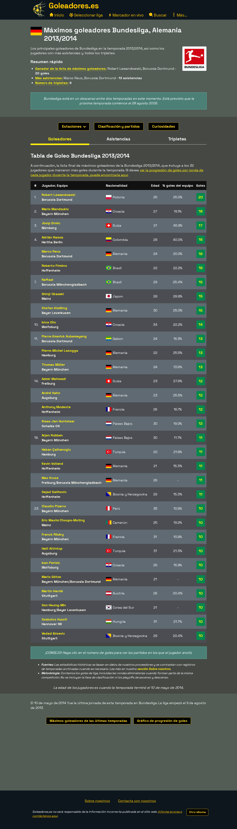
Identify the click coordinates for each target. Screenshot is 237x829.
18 (201, 211)
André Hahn (51, 393)
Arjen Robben (52, 435)
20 (200, 197)
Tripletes (177, 139)
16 (201, 239)
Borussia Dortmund (57, 199)
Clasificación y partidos (119, 126)
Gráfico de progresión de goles (162, 721)
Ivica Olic (49, 322)
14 (200, 324)
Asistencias (118, 139)
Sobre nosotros (97, 801)
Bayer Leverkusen (56, 313)
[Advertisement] (118, 763)
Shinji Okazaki (53, 294)
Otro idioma (197, 812)
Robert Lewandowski (58, 195)
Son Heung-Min (54, 605)
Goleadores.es (74, 6)
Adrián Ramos (53, 237)
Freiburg (48, 383)
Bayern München (55, 214)
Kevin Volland (52, 463)
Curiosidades (163, 126)
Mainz (46, 298)
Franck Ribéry (53, 534)
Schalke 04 (51, 426)
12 (201, 381)
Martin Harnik (52, 591)
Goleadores (59, 139)
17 (201, 225)
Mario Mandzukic (55, 209)
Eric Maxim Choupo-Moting (63, 520)
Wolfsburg (50, 327)
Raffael (47, 280)
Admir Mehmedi (54, 379)
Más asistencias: (49, 78)
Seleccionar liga (88, 15)
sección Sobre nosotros (153, 669)
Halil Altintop (52, 548)
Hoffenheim (51, 270)
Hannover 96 (52, 624)
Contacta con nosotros (137, 801)
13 (201, 338)
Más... (181, 15)
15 (201, 282)
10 (201, 508)
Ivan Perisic (51, 563)
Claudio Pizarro (54, 506)
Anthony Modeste (56, 407)
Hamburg (49, 355)
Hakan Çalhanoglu (56, 449)
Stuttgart (50, 595)
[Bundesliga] (194, 67)
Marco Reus (51, 251)
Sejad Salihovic (54, 492)
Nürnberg (49, 228)
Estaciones (72, 126)
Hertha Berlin (52, 242)
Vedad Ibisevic (53, 633)
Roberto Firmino (54, 265)
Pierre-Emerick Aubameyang (64, 336)
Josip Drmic (51, 223)
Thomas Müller (53, 364)
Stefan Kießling (54, 308)
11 (200, 437)
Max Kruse (50, 478)
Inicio (58, 15)
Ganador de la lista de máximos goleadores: (70, 68)
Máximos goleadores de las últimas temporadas (88, 721)
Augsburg (49, 398)
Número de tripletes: (52, 83)
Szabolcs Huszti (54, 619)
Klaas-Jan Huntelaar (58, 421)
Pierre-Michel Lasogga (60, 350)
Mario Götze (51, 577)
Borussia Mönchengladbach (64, 284)
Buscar (160, 15)
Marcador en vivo (127, 15)
